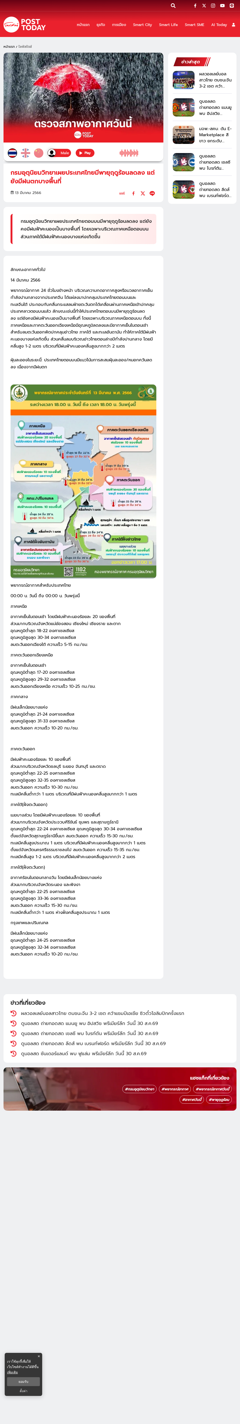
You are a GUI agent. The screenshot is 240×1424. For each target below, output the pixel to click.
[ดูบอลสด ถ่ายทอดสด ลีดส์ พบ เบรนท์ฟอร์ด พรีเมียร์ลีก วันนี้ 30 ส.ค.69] (184, 189)
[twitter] (143, 193)
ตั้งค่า (23, 1391)
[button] (233, 25)
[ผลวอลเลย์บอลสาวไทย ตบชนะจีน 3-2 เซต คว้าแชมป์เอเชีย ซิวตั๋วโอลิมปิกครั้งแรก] (184, 80)
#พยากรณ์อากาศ (174, 1089)
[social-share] (195, 5)
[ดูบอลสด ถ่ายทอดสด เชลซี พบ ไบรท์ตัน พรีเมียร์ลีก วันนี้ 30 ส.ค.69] (184, 162)
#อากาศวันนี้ (191, 1099)
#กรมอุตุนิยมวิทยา (139, 1089)
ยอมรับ (23, 1382)
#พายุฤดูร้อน (219, 1099)
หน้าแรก (9, 46)
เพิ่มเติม (12, 1372)
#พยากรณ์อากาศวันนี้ (212, 1089)
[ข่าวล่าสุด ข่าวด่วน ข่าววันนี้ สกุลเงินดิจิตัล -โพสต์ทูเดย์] (25, 24)
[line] (152, 193)
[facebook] (133, 193)
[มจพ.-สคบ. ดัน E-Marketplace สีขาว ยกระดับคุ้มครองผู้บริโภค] (184, 135)
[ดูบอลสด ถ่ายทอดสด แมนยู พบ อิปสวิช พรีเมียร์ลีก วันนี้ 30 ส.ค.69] (184, 107)
